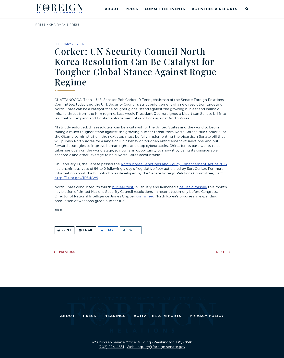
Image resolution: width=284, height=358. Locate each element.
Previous (67, 252)
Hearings (115, 316)
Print (66, 230)
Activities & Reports (214, 9)
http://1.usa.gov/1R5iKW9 (76, 178)
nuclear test (123, 187)
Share (110, 230)
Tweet (133, 230)
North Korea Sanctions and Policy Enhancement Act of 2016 (174, 164)
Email (88, 230)
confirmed (145, 196)
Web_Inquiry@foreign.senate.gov (156, 347)
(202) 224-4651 (111, 347)
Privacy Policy (207, 316)
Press (132, 9)
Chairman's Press (64, 24)
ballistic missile (193, 187)
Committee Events (165, 9)
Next (220, 252)
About (112, 9)
